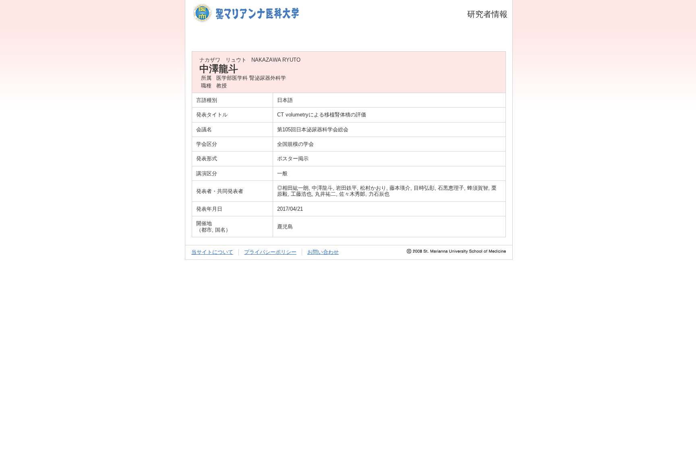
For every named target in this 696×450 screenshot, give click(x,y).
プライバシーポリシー (270, 252)
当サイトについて (212, 252)
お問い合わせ (323, 252)
